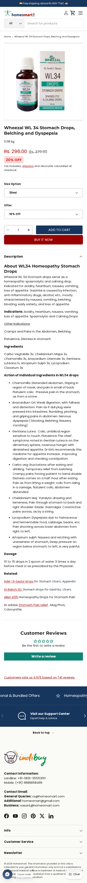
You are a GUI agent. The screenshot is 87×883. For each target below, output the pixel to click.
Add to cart (59, 230)
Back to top (41, 733)
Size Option (12, 184)
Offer (8, 205)
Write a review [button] (43, 656)
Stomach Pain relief (33, 605)
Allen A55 (11, 597)
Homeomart (20, 863)
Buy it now (43, 239)
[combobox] (43, 23)
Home (7, 37)
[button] (72, 12)
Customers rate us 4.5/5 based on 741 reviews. (39, 677)
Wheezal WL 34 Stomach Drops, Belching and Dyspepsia (47, 37)
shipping (28, 166)
